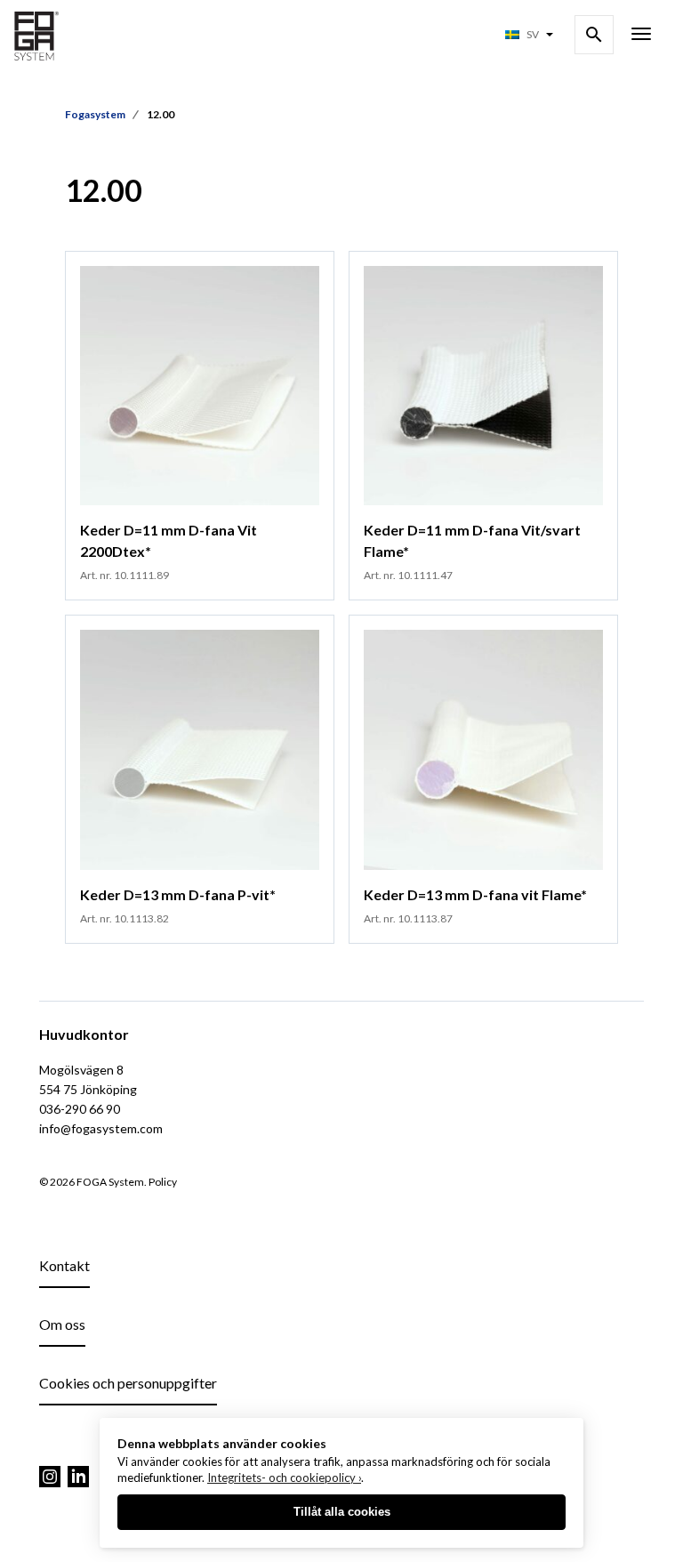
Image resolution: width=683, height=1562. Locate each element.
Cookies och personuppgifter (128, 1382)
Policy (163, 1181)
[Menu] (641, 35)
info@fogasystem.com (101, 1128)
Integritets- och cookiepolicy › (284, 1477)
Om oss (62, 1324)
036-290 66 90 (79, 1108)
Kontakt (64, 1265)
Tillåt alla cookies (341, 1511)
